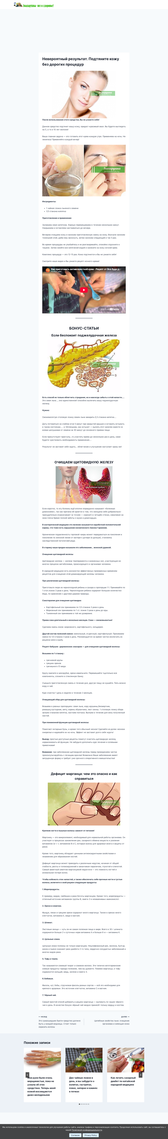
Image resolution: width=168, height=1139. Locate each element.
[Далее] (140, 1075)
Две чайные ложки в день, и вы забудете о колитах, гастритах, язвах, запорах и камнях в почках (83, 1084)
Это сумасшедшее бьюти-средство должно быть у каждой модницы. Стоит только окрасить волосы (59, 1022)
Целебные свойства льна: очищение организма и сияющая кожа (111, 1020)
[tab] (79, 1104)
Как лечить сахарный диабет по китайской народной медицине (123, 1081)
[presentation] (42, 1060)
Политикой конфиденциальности (87, 1130)
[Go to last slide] (27, 1075)
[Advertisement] (84, 26)
